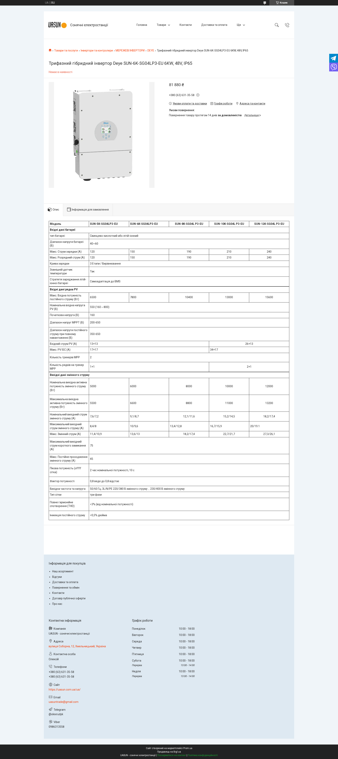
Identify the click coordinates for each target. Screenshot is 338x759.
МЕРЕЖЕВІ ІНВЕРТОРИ (130, 50)
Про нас (57, 603)
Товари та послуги (66, 50)
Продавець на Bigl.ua (169, 751)
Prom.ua (187, 748)
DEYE (150, 50)
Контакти (186, 24)
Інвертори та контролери (97, 50)
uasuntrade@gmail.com (63, 701)
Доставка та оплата (214, 24)
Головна (142, 24)
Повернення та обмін (65, 587)
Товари (161, 24)
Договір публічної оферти (68, 598)
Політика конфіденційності (203, 755)
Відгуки (57, 576)
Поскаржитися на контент (171, 755)
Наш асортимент (63, 571)
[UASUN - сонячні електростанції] (57, 25)
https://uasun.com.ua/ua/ (65, 689)
